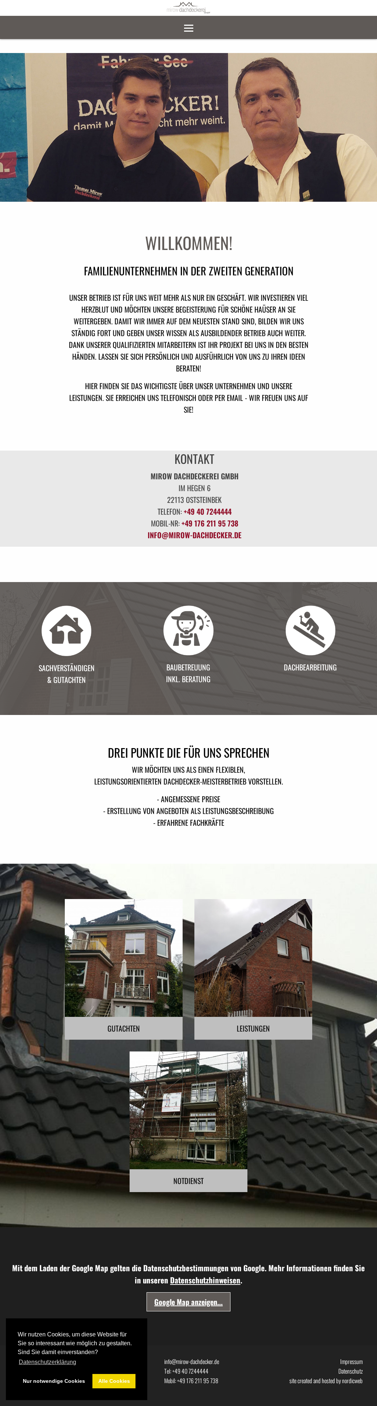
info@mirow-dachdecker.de (195, 534)
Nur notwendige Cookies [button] (54, 1381)
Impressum (351, 1361)
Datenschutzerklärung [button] (47, 1362)
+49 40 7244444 (208, 511)
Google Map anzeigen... (188, 1301)
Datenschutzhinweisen (205, 1280)
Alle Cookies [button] (114, 1381)
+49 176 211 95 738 (210, 523)
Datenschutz (350, 1371)
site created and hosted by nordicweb (326, 1380)
